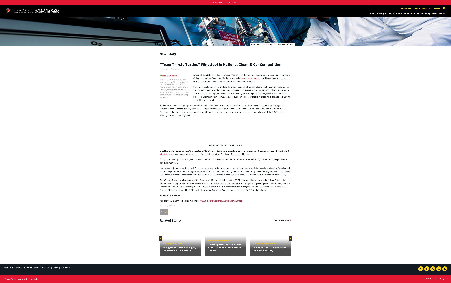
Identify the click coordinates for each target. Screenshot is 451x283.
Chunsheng (175, 69)
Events (442, 13)
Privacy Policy (10, 279)
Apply (424, 8)
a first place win (167, 154)
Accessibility (23, 279)
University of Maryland (225, 2)
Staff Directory (31, 267)
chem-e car (164, 69)
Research (408, 13)
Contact (416, 8)
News (434, 13)
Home (253, 44)
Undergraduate (384, 13)
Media (55, 267)
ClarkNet (65, 267)
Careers (46, 267)
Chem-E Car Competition (250, 78)
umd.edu (34, 279)
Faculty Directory (12, 267)
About (372, 13)
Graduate (397, 13)
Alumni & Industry (422, 13)
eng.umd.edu (405, 8)
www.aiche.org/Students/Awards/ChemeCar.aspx (221, 200)
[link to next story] (166, 212)
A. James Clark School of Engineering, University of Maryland (32, 7)
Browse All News (282, 220)
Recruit (437, 8)
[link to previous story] (161, 212)
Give (430, 8)
